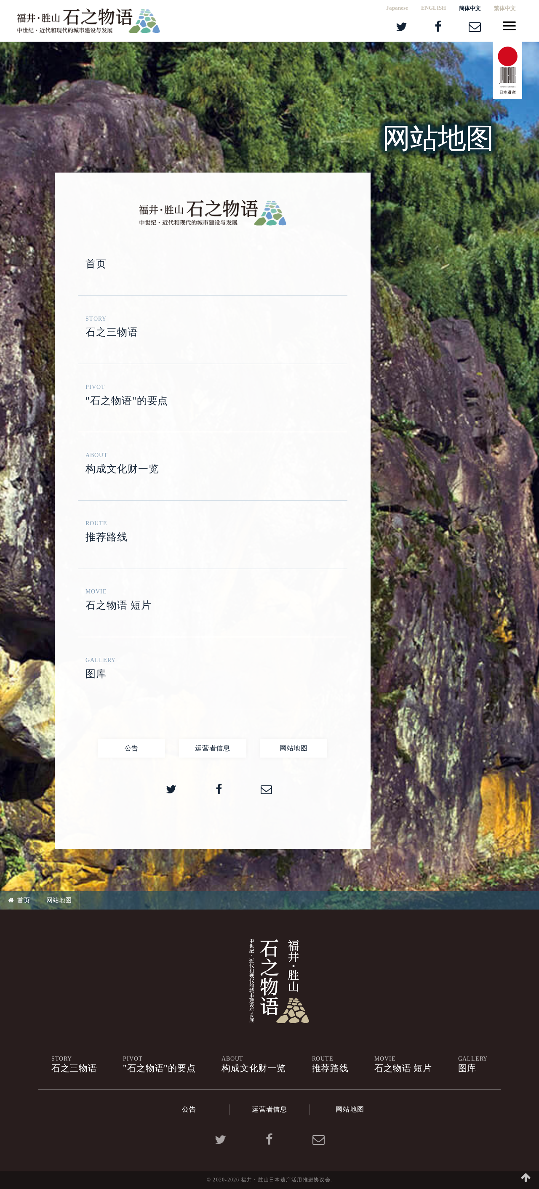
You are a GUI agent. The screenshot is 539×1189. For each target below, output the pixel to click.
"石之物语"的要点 (126, 394)
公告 (132, 748)
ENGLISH (433, 8)
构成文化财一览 (122, 463)
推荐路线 (106, 531)
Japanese (397, 8)
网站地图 (294, 748)
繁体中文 (505, 8)
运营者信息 (212, 748)
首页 (96, 263)
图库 (100, 668)
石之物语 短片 (118, 599)
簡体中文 (470, 8)
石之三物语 (111, 326)
